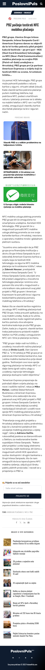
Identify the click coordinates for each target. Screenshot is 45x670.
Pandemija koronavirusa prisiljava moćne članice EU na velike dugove (26, 542)
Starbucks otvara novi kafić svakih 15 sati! (26, 572)
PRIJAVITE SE (22, 496)
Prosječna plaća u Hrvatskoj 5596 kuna (26, 624)
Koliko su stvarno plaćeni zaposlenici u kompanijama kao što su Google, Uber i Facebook (26, 593)
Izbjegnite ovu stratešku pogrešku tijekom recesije (26, 552)
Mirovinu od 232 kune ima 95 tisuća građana (27, 614)
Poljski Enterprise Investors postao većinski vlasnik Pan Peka (26, 634)
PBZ (31, 512)
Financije (27, 12)
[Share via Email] (28, 523)
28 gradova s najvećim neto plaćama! (23, 562)
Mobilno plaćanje (15, 512)
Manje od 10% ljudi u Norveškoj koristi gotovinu (25, 604)
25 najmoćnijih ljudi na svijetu (24, 582)
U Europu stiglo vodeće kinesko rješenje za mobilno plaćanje (19, 205)
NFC (26, 512)
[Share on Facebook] (16, 523)
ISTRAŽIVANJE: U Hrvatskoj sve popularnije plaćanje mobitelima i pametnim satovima (20, 175)
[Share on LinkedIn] (24, 523)
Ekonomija (18, 12)
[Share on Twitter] (20, 523)
